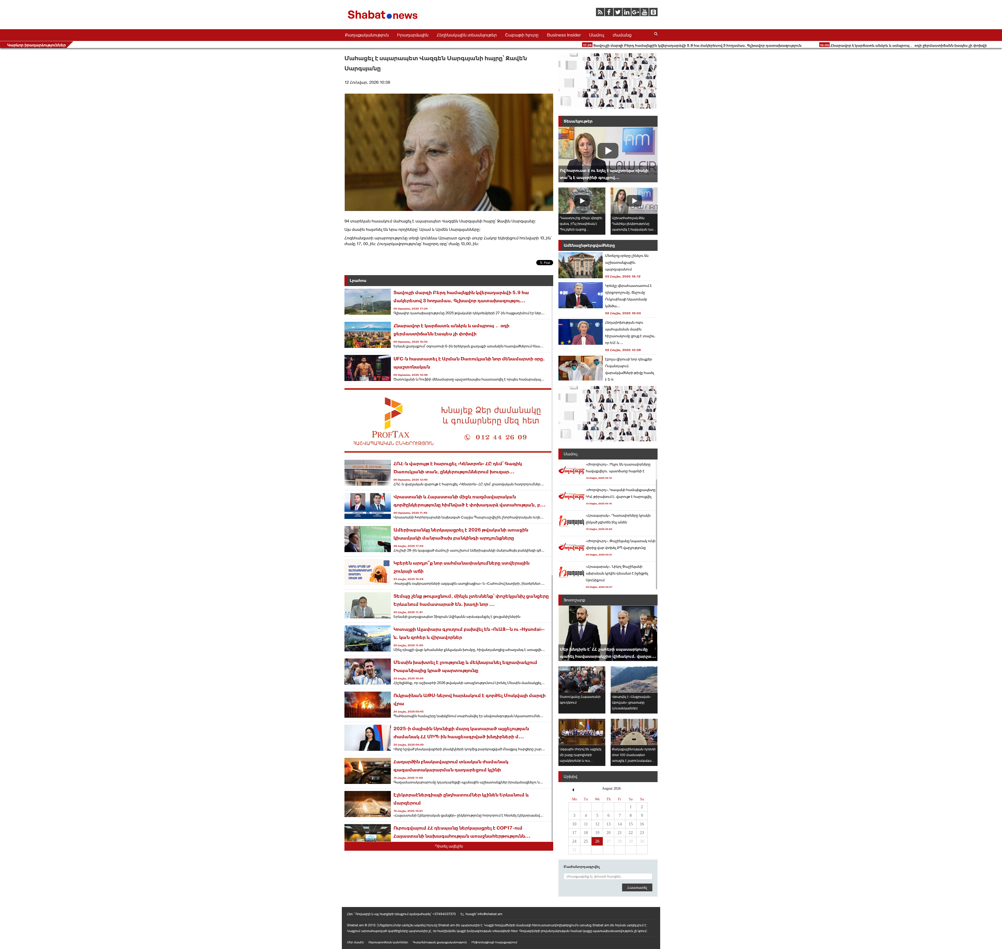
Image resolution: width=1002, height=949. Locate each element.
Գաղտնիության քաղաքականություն (440, 942)
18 (586, 832)
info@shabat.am (490, 914)
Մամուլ (596, 35)
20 (608, 832)
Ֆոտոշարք (574, 600)
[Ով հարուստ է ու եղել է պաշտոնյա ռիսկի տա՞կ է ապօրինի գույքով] (608, 154)
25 (586, 841)
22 (631, 832)
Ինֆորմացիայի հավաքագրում (494, 942)
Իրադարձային (412, 35)
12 (597, 824)
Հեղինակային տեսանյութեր (467, 35)
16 (642, 824)
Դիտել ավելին (449, 846)
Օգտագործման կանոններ (388, 942)
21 (620, 832)
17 (574, 832)
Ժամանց (622, 35)
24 (574, 841)
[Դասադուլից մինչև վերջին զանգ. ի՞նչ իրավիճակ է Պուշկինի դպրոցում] (581, 201)
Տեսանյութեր (578, 121)
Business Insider (564, 35)
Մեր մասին (355, 942)
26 (597, 841)
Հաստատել (637, 887)
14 (620, 824)
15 (631, 824)
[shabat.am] (383, 20)
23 (642, 832)
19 (597, 832)
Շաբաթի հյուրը (522, 35)
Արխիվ (570, 776)
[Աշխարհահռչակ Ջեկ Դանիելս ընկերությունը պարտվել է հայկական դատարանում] (634, 201)
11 (586, 824)
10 (574, 824)
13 (608, 824)
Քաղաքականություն (367, 35)
